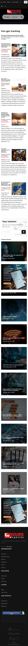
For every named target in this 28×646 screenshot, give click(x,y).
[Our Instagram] (2, 6)
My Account (4, 603)
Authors (3, 559)
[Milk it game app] (14, 639)
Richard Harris (5, 122)
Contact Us (4, 600)
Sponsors (3, 581)
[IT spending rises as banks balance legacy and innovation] (14, 433)
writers (4, 2)
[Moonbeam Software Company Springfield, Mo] (14, 629)
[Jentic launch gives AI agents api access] (14, 358)
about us (3, 554)
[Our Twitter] (24, 2)
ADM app (3, 606)
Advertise (3, 562)
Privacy (3, 567)
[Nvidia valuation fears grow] (14, 310)
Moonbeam (9, 546)
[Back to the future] (1, 2)
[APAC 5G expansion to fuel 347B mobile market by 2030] (14, 334)
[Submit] (21, 17)
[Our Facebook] (20, 2)
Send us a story (15, 2)
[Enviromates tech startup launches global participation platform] (14, 483)
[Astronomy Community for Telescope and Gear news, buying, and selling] (14, 643)
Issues (3, 578)
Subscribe (4, 576)
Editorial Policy (5, 556)
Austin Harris (4, 51)
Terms (3, 564)
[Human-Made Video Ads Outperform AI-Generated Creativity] (14, 251)
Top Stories (4, 592)
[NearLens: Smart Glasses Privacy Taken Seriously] (14, 294)
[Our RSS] (5, 6)
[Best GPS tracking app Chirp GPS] (14, 634)
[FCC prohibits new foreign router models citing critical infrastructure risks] (14, 457)
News (2, 589)
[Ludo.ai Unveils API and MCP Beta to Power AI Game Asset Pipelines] (14, 383)
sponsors (9, 2)
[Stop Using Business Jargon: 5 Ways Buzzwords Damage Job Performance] (14, 409)
